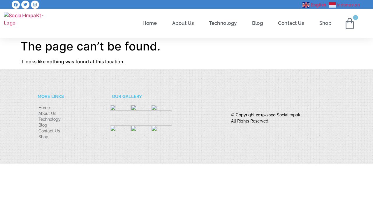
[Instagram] (35, 5)
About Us (183, 23)
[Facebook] (16, 5)
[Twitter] (25, 5)
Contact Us (291, 23)
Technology (223, 23)
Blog (257, 23)
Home (149, 23)
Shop (325, 23)
